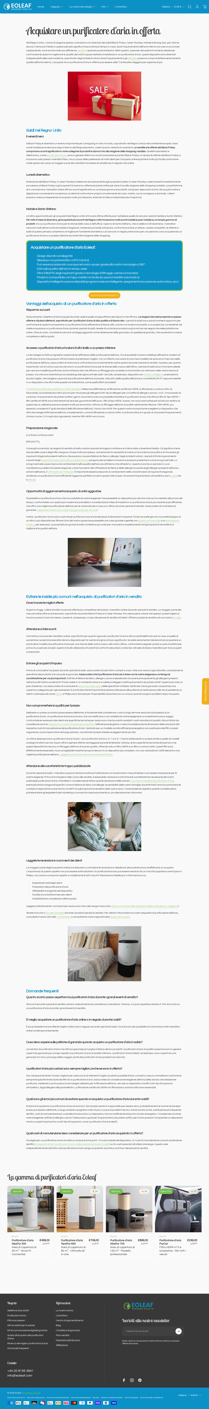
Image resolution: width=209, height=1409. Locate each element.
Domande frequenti (18, 1348)
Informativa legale (131, 1397)
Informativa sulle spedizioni (81, 1397)
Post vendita (62, 1335)
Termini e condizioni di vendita (112, 1397)
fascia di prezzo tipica (90, 686)
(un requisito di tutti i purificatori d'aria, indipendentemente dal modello (72, 1144)
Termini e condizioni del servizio (58, 1397)
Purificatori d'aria (16, 1315)
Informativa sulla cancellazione (151, 1397)
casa (173, 476)
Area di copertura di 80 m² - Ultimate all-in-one (73, 1247)
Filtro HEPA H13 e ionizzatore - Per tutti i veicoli (172, 1247)
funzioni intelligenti (153, 374)
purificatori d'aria (57, 155)
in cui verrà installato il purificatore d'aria (152, 781)
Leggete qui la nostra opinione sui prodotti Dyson (86, 754)
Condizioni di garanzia (68, 1330)
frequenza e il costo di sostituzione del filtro (71, 724)
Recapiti (96, 1397)
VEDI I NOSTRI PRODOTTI (104, 295)
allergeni (132, 58)
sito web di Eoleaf (54, 913)
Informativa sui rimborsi (16, 1397)
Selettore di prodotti (18, 1310)
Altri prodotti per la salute (21, 1325)
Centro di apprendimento (70, 1320)
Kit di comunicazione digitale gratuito (27, 1330)
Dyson (58, 694)
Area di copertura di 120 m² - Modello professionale (122, 1247)
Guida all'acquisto (120, 917)
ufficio (31, 480)
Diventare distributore (68, 1340)
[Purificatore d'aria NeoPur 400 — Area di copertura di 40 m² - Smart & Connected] (30, 1209)
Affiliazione (62, 1345)
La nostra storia (64, 1310)
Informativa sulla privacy (36, 1397)
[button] (168, 7)
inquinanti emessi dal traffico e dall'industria (65, 460)
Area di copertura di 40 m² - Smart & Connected (24, 1247)
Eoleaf (15, 1236)
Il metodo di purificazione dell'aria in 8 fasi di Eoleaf (53, 389)
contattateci (64, 917)
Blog (58, 1325)
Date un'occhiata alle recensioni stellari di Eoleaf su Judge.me (145, 906)
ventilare (82, 50)
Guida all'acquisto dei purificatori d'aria (25, 1337)
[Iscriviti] (178, 1331)
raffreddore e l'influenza (61, 472)
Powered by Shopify (31, 1393)
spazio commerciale (149, 520)
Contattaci (61, 1315)
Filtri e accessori (16, 1320)
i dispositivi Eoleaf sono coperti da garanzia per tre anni (67, 510)
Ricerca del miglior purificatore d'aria (27, 1343)
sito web (176, 617)
